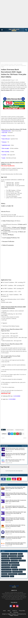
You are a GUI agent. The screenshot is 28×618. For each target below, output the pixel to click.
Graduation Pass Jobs (8, 64)
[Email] (20, 434)
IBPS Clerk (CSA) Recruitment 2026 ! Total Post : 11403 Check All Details (15, 460)
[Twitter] (12, 434)
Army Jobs (5, 556)
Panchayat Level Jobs (7, 569)
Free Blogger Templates (18, 614)
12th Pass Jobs (14, 553)
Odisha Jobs (14, 567)
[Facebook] (9, 434)
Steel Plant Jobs (6, 576)
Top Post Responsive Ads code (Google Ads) (14, 470)
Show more (24, 446)
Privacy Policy (22, 610)
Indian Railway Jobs (6, 565)
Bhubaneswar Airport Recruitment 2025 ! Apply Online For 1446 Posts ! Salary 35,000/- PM (15, 488)
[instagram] (14, 479)
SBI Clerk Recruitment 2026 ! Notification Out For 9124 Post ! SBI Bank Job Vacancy (15, 449)
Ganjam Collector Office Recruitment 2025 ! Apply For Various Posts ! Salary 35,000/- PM (15, 512)
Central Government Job (16, 558)
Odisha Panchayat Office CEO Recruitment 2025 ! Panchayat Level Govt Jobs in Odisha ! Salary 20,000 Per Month (16, 494)
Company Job (14, 560)
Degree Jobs (5, 562)
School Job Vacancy (13, 574)
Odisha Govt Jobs (6, 567)
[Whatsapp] (15, 434)
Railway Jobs (23, 569)
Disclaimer (15, 612)
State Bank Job (22, 574)
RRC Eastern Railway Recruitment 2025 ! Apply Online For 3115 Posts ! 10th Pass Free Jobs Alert (15, 531)
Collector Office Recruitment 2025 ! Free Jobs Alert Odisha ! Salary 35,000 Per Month (15, 501)
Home (2, 64)
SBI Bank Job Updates (7, 571)
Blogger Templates (12, 614)
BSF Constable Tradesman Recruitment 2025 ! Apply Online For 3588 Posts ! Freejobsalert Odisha (16, 506)
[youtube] (19, 479)
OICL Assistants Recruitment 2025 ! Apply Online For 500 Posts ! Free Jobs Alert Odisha (15, 537)
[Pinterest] (17, 434)
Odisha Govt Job (16, 565)
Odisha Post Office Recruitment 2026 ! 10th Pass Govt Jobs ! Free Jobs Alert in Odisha (15, 525)
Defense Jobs (22, 560)
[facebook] (3, 479)
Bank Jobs (21, 556)
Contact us (14, 610)
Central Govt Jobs (6, 560)
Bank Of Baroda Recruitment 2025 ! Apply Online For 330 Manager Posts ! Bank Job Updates (15, 543)
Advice (21, 553)
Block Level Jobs (6, 558)
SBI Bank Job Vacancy (18, 571)
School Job (5, 574)
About (9, 610)
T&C (11, 612)
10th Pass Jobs (5, 553)
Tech (12, 576)
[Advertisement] (14, 14)
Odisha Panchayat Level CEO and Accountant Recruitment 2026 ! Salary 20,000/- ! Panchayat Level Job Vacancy (15, 519)
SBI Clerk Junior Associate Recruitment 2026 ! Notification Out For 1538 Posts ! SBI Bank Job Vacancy (16, 454)
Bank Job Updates (10, 429)
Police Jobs (16, 569)
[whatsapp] (8, 479)
